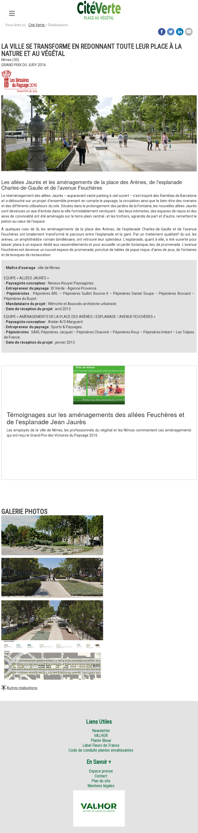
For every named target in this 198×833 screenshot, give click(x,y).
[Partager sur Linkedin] (180, 31)
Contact (101, 776)
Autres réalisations (22, 688)
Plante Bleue (101, 740)
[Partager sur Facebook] (162, 31)
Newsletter (101, 730)
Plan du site (101, 780)
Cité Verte (36, 25)
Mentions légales (100, 785)
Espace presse (101, 771)
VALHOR (101, 735)
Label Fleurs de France (100, 745)
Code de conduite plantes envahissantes (101, 750)
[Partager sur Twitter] (171, 31)
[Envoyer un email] (189, 31)
